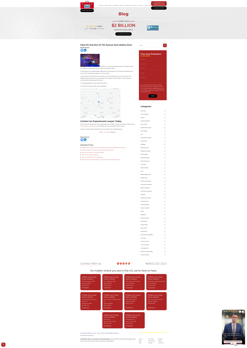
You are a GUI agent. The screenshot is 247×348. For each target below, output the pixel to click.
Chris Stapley (144, 131)
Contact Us (140, 5)
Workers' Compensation (147, 251)
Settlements (144, 221)
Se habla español (158, 8)
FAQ (140, 342)
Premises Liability (145, 204)
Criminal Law (144, 141)
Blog (140, 340)
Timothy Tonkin (145, 241)
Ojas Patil (143, 194)
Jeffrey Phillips (144, 167)
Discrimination (144, 154)
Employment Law (145, 161)
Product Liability (145, 208)
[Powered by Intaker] (236, 345)
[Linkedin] (85, 50)
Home (140, 339)
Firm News (143, 164)
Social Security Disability (147, 234)
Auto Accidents (144, 114)
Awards (142, 117)
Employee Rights (145, 157)
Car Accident (144, 124)
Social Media (144, 231)
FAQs (146, 5)
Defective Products (146, 151)
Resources (127, 5)
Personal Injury (145, 201)
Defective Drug (145, 147)
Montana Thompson (146, 181)
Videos (160, 340)
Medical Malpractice (146, 174)
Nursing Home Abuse (146, 191)
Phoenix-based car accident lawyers (89, 126)
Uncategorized (144, 248)
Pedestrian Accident (146, 198)
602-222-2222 (105, 132)
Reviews (160, 339)
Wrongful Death (145, 254)
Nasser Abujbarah (145, 187)
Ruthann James (145, 218)
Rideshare (143, 214)
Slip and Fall (144, 228)
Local (142, 171)
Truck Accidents (145, 244)
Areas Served (116, 5)
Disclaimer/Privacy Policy (87, 335)
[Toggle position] (240, 312)
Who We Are (152, 340)
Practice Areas (108, 5)
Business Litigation (145, 121)
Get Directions (85, 287)
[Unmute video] (224, 312)
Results (121, 5)
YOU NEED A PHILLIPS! (123, 34)
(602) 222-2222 (157, 263)
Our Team (151, 339)
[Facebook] (81, 50)
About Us (101, 5)
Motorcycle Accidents (146, 184)
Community (134, 5)
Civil (142, 134)
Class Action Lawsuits (146, 137)
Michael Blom (144, 177)
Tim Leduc (143, 238)
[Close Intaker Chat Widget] (243, 312)
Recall (142, 211)
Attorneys (143, 110)
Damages (143, 144)
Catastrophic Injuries (146, 127)
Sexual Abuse (144, 224)
